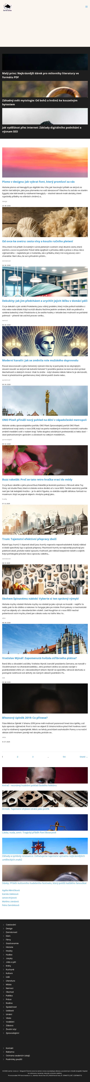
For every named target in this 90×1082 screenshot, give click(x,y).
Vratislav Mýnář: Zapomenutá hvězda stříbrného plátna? (39, 658)
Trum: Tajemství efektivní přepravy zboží (29, 539)
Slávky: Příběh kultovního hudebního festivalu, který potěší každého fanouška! (44, 883)
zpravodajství (7, 440)
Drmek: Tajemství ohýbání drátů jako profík (25, 808)
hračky (4, 499)
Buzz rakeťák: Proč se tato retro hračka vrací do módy (37, 479)
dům (3, 618)
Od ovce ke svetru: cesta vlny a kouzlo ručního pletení (37, 241)
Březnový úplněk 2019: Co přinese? (25, 717)
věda (4, 737)
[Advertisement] (45, 27)
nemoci (5, 320)
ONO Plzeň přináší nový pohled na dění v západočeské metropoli (44, 420)
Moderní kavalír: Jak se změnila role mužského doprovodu (40, 360)
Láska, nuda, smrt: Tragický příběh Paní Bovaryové (29, 832)
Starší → (84, 757)
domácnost (6, 261)
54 (64, 757)
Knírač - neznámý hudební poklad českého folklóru (29, 785)
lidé (3, 678)
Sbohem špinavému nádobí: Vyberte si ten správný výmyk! (40, 598)
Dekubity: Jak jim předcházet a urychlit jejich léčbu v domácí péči (44, 301)
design (4, 201)
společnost (6, 380)
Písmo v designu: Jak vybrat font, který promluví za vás (38, 181)
